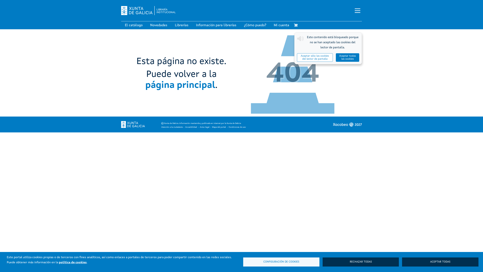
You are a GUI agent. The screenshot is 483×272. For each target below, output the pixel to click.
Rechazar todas (361, 262)
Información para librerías (216, 25)
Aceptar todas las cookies (347, 57)
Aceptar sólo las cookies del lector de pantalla (315, 57)
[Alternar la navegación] (357, 10)
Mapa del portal (219, 127)
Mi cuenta (281, 25)
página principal (180, 85)
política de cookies (73, 262)
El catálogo (134, 25)
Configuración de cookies (281, 262)
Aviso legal (204, 127)
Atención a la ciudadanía (172, 127)
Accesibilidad (191, 127)
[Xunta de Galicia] (133, 124)
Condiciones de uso (237, 127)
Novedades (158, 25)
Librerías (181, 25)
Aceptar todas (440, 262)
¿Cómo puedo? (255, 25)
